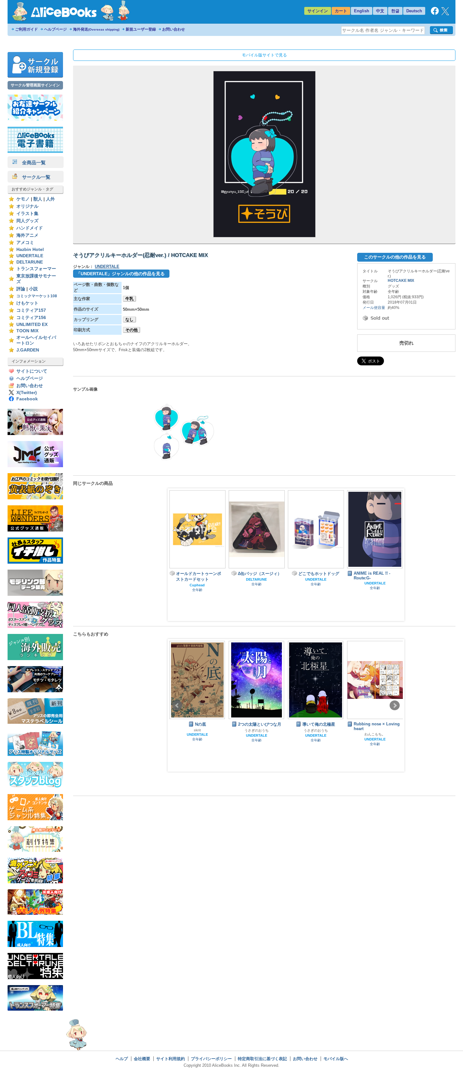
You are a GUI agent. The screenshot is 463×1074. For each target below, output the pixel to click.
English (361, 11)
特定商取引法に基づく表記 (262, 1058)
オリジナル (27, 206)
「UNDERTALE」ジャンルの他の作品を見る (120, 273)
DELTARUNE (29, 262)
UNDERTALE (29, 255)
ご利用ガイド (26, 29)
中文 (380, 11)
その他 (131, 330)
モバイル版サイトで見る (264, 55)
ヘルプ (122, 1058)
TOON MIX (27, 330)
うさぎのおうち (256, 730)
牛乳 (129, 298)
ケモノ (23, 199)
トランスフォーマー (36, 268)
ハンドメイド (29, 228)
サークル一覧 (33, 177)
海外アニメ (27, 235)
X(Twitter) (26, 392)
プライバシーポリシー (211, 1058)
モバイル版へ (335, 1058)
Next (395, 705)
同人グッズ (27, 220)
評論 (20, 289)
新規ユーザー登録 (141, 29)
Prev (177, 705)
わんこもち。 (374, 734)
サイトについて (31, 371)
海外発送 (96, 29)
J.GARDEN (27, 350)
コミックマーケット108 (36, 296)
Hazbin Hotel (30, 249)
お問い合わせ (173, 29)
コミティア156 (31, 317)
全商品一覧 (31, 162)
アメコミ (25, 242)
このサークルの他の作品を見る (395, 256)
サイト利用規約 (170, 1058)
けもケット (27, 303)
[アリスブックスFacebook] (435, 13)
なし (129, 319)
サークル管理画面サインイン (35, 85)
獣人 (37, 199)
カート (341, 11)
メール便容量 (374, 307)
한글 (395, 11)
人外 (50, 199)
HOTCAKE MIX (401, 280)
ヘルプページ (55, 29)
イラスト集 (27, 213)
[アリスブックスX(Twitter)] (445, 13)
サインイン (317, 11)
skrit (197, 730)
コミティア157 (31, 310)
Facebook (27, 399)
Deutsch (414, 11)
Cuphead (197, 585)
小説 (33, 289)
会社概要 (142, 1058)
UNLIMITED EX (32, 324)
